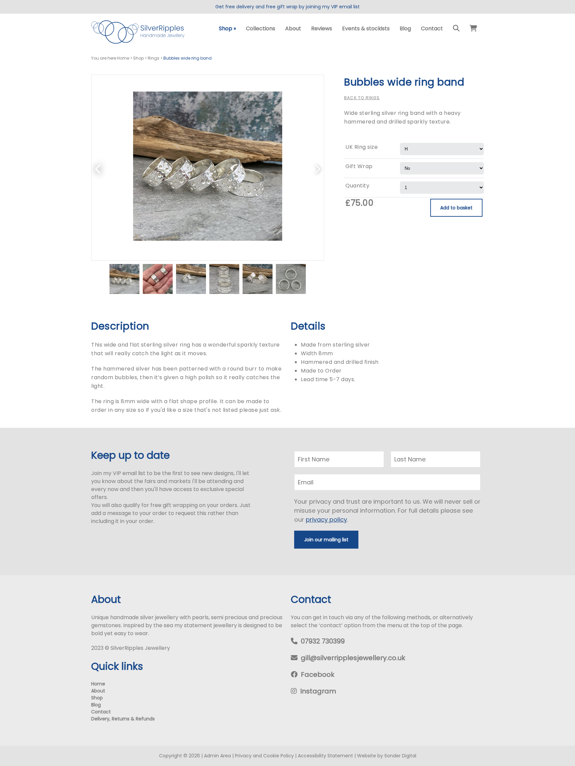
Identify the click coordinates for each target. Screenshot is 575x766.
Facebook (317, 674)
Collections (260, 28)
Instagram (318, 691)
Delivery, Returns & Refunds (123, 718)
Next (317, 167)
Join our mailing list (326, 539)
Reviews (321, 28)
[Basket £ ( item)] (473, 28)
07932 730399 (323, 641)
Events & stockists (366, 28)
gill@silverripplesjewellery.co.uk (353, 657)
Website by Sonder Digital (386, 755)
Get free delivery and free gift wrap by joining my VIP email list (287, 6)
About (293, 28)
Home (98, 683)
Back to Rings (362, 98)
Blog (405, 28)
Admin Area (217, 755)
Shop (227, 28)
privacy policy (326, 519)
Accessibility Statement (325, 755)
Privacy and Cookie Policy (264, 755)
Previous (98, 167)
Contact (432, 28)
